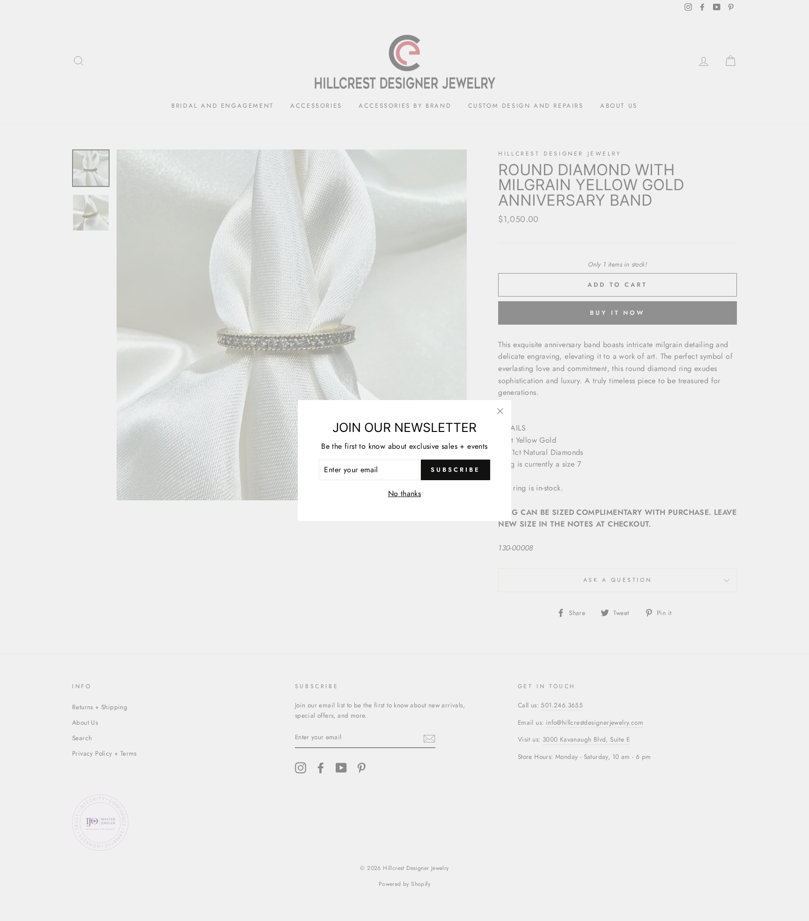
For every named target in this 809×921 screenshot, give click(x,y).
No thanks (404, 493)
